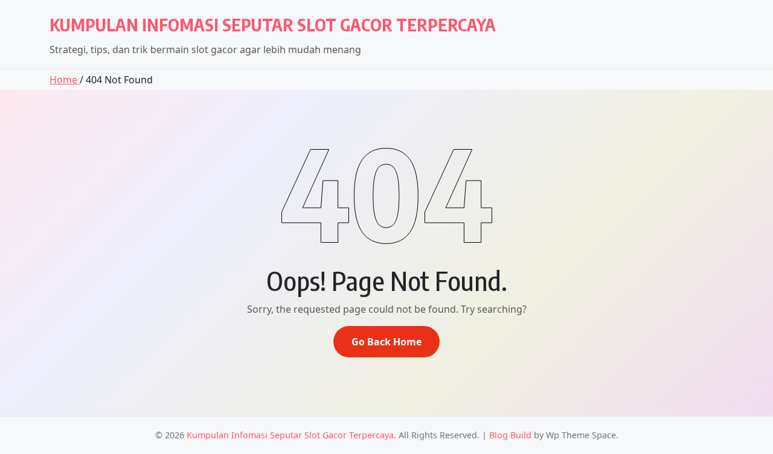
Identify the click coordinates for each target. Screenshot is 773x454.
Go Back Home (386, 341)
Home (65, 79)
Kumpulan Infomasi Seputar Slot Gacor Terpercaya (273, 24)
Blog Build (510, 435)
